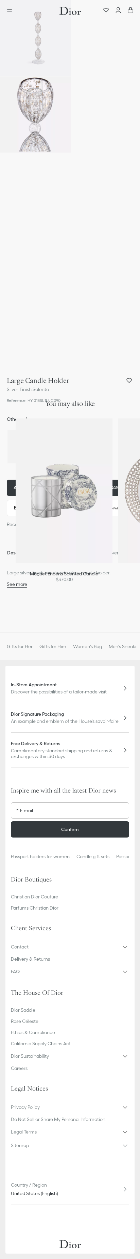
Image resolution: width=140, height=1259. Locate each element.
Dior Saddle (23, 1010)
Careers (19, 1068)
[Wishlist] (106, 11)
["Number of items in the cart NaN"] (130, 11)
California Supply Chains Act (41, 1043)
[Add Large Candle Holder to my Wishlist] (129, 380)
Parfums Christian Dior (34, 908)
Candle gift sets (92, 856)
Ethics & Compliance (33, 1032)
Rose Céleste (24, 1021)
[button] (35, 38)
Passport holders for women (40, 856)
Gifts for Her (20, 646)
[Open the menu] (11, 11)
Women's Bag (87, 646)
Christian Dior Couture (34, 896)
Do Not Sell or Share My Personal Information (58, 1119)
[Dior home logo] (70, 11)
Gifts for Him (52, 646)
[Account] (118, 11)
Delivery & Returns (30, 959)
